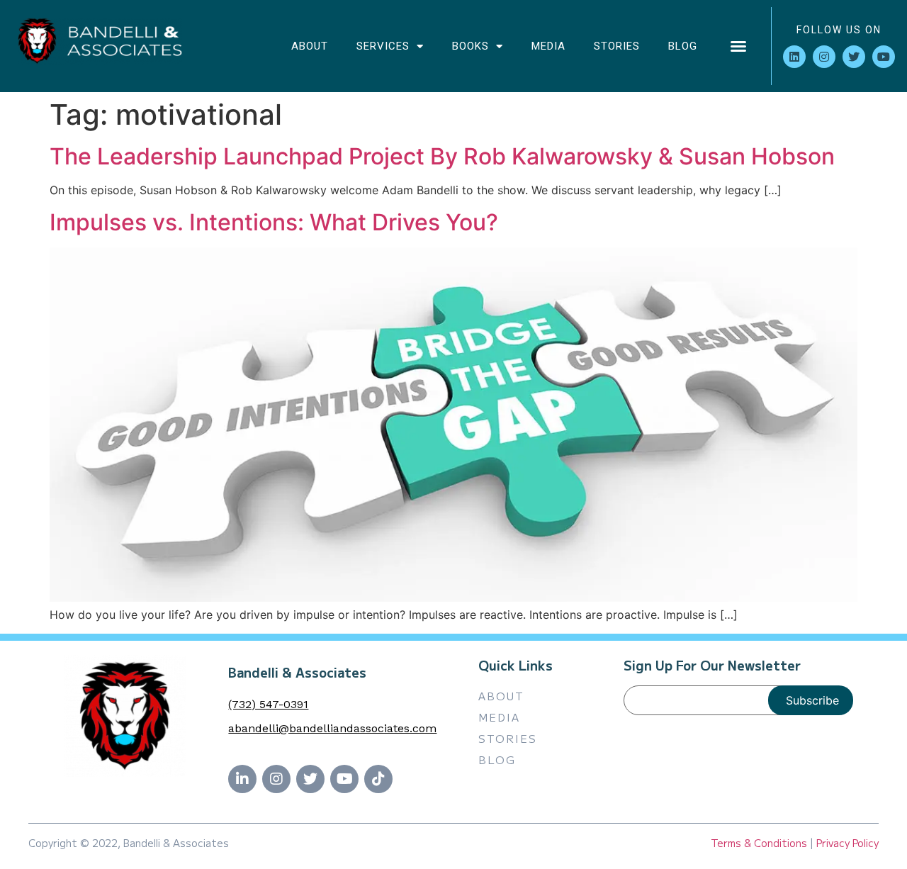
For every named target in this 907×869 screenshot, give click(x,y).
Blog (682, 46)
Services (383, 46)
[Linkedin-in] (242, 779)
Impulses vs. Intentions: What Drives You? (274, 222)
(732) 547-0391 (268, 704)
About (309, 46)
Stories (617, 46)
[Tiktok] (378, 779)
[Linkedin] (794, 56)
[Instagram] (824, 56)
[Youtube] (883, 56)
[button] (738, 46)
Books (470, 46)
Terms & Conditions (759, 843)
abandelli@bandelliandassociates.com (332, 728)
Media (548, 46)
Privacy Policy (847, 843)
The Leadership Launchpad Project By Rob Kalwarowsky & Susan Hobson (442, 156)
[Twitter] (854, 56)
